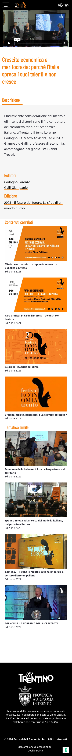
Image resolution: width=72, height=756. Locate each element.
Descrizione (11, 99)
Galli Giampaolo (16, 187)
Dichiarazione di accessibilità (34, 747)
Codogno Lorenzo (17, 182)
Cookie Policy (35, 750)
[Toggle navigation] (6, 5)
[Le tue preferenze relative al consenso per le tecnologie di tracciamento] (66, 750)
